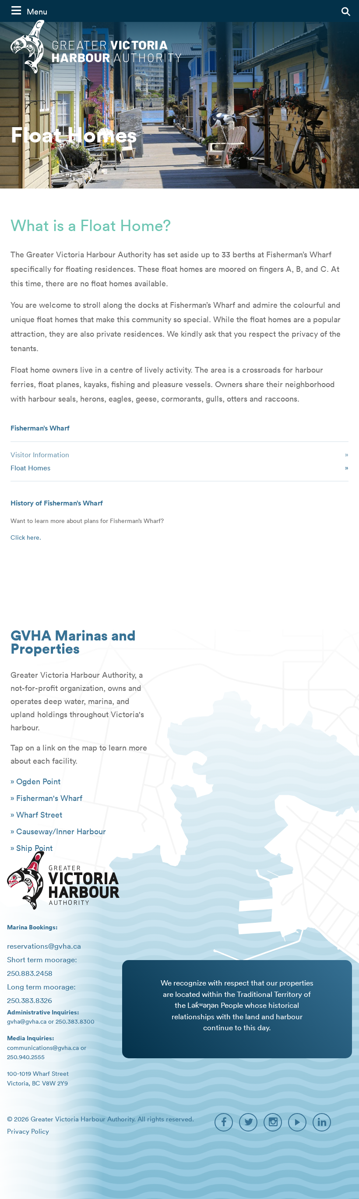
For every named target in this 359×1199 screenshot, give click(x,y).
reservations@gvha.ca (44, 946)
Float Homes (30, 467)
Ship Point (34, 848)
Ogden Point (38, 781)
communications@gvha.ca (43, 1048)
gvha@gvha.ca (26, 1021)
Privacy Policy (28, 1131)
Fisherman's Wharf (49, 798)
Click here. (26, 537)
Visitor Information (40, 454)
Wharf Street (39, 815)
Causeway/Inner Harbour (61, 831)
